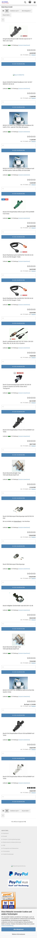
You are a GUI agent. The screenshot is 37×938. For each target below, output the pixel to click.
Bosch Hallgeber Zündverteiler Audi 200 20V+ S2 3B (18, 605)
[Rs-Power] (4, 2)
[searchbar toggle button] (25, 2)
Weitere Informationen (18, 934)
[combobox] (14, 11)
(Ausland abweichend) (24, 45)
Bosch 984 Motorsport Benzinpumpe (13, 564)
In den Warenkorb (18, 64)
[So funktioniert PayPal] (18, 873)
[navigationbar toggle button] (34, 2)
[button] (3, 11)
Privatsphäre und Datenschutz (10, 848)
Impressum (6, 833)
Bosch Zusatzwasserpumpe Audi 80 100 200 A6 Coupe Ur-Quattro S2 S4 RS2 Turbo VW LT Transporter (17, 386)
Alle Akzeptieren (19, 929)
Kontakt (5, 836)
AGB (4, 845)
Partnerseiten (6, 851)
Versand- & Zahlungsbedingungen (11, 839)
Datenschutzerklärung (7, 925)
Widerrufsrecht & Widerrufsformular (12, 842)
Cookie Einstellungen (8, 854)
